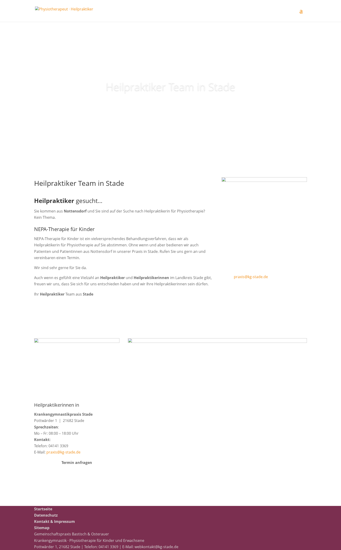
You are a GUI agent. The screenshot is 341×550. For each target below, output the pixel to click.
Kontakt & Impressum (54, 521)
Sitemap (41, 527)
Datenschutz (46, 515)
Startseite (43, 508)
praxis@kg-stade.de (251, 276)
